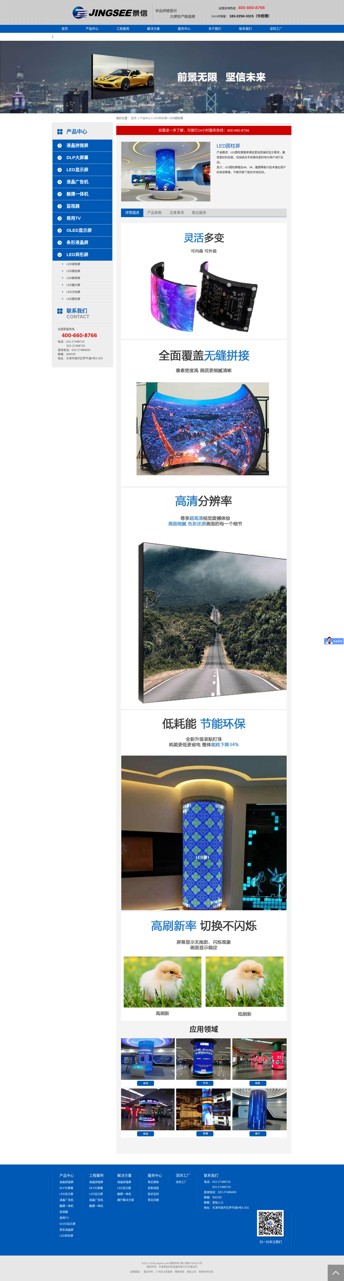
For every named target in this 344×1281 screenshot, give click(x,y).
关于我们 (214, 28)
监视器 (64, 1211)
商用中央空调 (206, 1271)
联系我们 (245, 28)
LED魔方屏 (73, 285)
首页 (65, 28)
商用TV (64, 1217)
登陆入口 (217, 1202)
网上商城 (68, 36)
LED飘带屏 (73, 278)
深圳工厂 (276, 28)
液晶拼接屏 (66, 1182)
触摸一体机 (66, 1205)
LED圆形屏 (73, 298)
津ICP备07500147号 (191, 1263)
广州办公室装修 (164, 1271)
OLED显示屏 (67, 1223)
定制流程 (153, 1188)
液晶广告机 (66, 1199)
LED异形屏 (160, 118)
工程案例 (122, 28)
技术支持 (153, 1194)
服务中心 (184, 28)
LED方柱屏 (73, 291)
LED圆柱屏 (73, 271)
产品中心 (92, 28)
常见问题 (153, 1199)
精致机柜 (179, 1271)
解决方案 (153, 28)
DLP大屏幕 (66, 1188)
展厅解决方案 (125, 1199)
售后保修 (153, 1182)
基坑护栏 (148, 1271)
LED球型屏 (73, 264)
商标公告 (191, 1271)
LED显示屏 (66, 1194)
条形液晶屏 (66, 1229)
